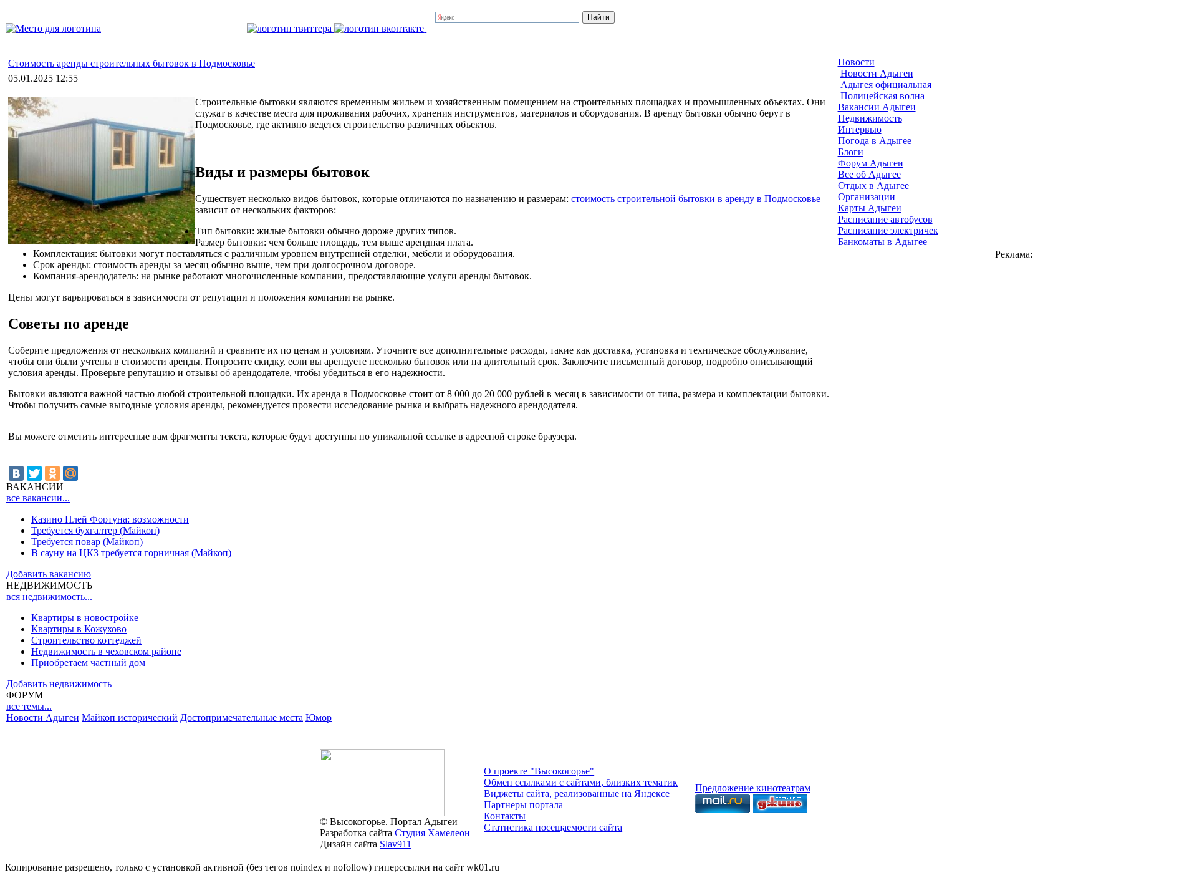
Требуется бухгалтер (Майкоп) (95, 530)
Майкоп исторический (130, 717)
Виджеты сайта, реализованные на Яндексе (577, 793)
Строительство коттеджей (86, 640)
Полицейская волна (882, 95)
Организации (866, 196)
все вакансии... (38, 498)
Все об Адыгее (869, 174)
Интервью (860, 129)
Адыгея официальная (885, 84)
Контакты (505, 816)
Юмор (318, 717)
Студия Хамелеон (432, 833)
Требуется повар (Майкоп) (87, 541)
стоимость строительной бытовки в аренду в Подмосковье (695, 198)
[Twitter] (34, 473)
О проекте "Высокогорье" (539, 771)
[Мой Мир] (70, 473)
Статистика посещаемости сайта (553, 827)
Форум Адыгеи (870, 163)
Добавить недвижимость (59, 683)
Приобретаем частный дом (88, 662)
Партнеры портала (523, 804)
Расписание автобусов (885, 219)
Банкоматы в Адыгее (882, 241)
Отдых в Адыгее (873, 185)
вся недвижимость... (49, 596)
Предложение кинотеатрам (752, 788)
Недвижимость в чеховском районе (106, 651)
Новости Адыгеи (42, 717)
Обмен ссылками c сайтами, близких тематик (581, 782)
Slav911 (395, 844)
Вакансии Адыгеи (877, 107)
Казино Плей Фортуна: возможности (110, 519)
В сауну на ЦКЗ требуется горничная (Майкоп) (131, 553)
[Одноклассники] (52, 473)
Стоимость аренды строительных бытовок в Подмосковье (131, 63)
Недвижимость (870, 118)
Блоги (850, 152)
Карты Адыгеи (869, 208)
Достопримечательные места (241, 717)
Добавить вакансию (48, 574)
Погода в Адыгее (874, 140)
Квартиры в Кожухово (79, 629)
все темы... (29, 706)
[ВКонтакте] (16, 473)
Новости (856, 62)
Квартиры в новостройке (84, 617)
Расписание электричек (888, 230)
